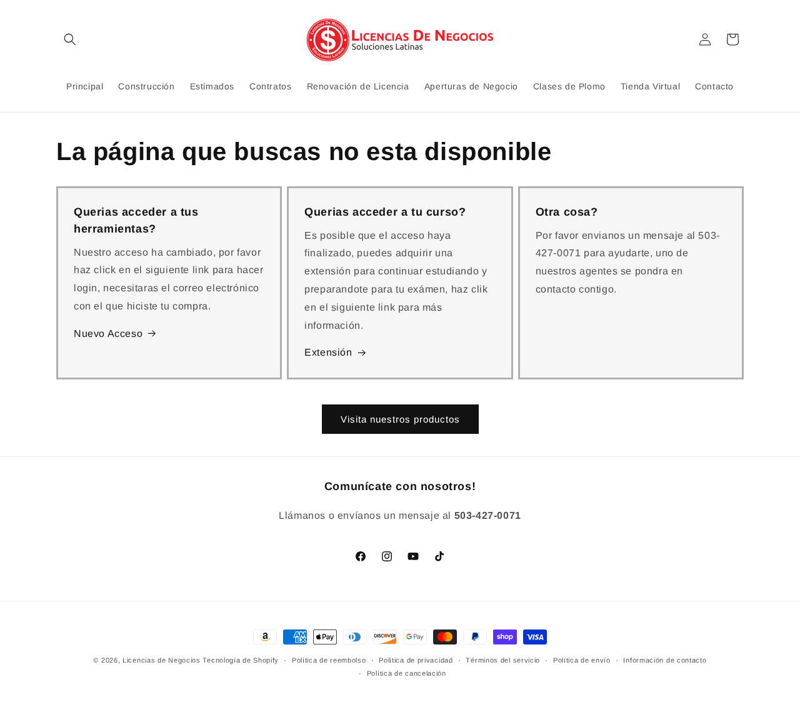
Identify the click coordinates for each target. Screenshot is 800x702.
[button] (70, 39)
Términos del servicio (503, 660)
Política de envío (582, 660)
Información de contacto (664, 660)
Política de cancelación (406, 673)
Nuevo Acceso (108, 333)
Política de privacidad (415, 660)
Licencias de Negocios (161, 660)
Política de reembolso (329, 660)
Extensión (328, 352)
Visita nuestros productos (400, 419)
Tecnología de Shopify (240, 660)
